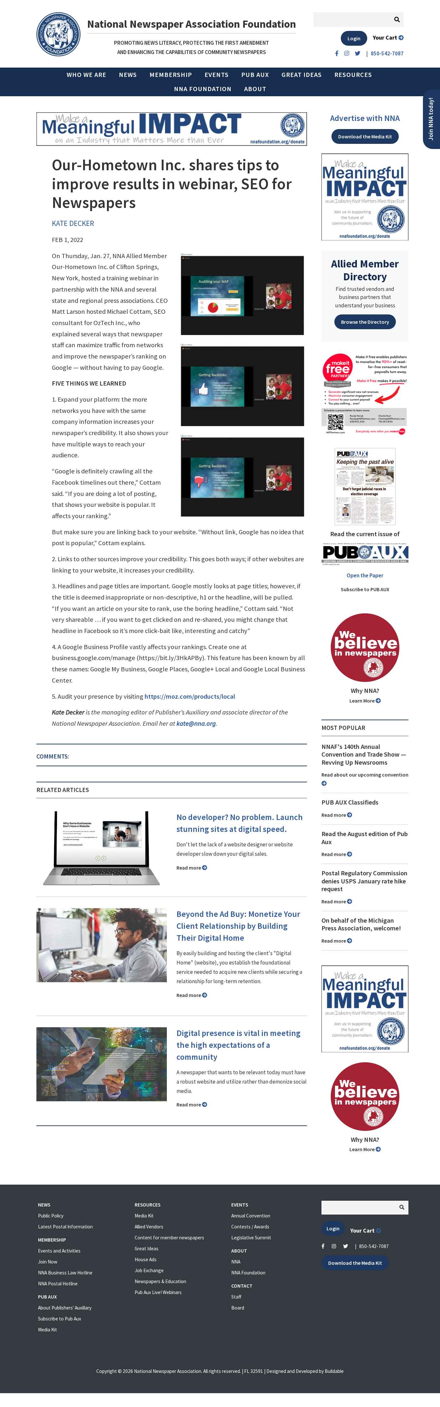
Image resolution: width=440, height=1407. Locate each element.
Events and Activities (59, 1251)
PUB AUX (255, 74)
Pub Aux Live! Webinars (158, 1292)
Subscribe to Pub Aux (59, 1319)
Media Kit (47, 1330)
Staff (236, 1297)
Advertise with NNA (365, 118)
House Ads (146, 1259)
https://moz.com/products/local (190, 696)
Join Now (47, 1262)
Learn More (362, 700)
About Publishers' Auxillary (64, 1308)
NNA (235, 1262)
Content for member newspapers (169, 1238)
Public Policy (50, 1216)
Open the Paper (365, 575)
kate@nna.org (196, 723)
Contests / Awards (250, 1227)
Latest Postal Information (65, 1227)
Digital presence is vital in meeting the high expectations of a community (239, 1045)
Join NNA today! (431, 119)
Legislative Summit (251, 1238)
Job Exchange (149, 1270)
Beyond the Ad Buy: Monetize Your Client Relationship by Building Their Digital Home (238, 926)
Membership (170, 74)
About (255, 89)
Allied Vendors (149, 1227)
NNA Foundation (203, 89)
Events (217, 74)
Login (354, 38)
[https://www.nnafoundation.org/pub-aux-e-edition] (365, 485)
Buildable (334, 1371)
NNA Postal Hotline (58, 1284)
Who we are (86, 74)
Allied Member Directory (365, 270)
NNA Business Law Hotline (65, 1273)
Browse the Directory (365, 322)
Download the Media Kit (365, 136)
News (128, 74)
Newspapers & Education (160, 1281)
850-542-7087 (374, 1246)
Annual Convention (250, 1216)
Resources (353, 74)
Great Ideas (302, 74)
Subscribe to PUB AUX (365, 589)
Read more (189, 867)
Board (237, 1308)
